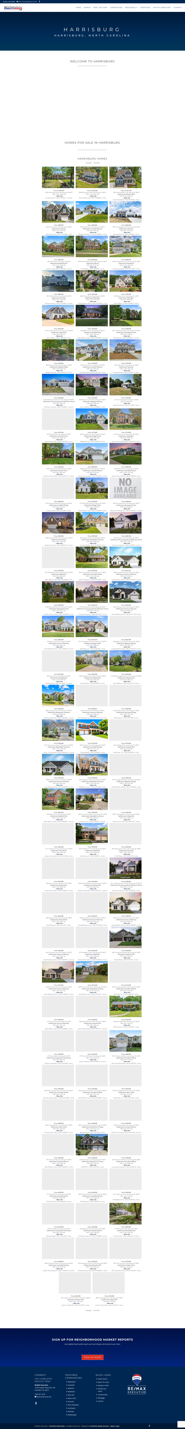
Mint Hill (71, 1395)
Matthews (71, 1392)
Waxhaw (71, 1411)
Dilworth (71, 1388)
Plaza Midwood (73, 1405)
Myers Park (72, 1398)
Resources (130, 7)
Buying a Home (103, 1385)
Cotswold (71, 1385)
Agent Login (114, 1426)
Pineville (71, 1402)
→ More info (59, 196)
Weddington (72, 1415)
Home (78, 7)
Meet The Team (100, 7)
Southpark (71, 1408)
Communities (116, 7)
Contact (178, 7)
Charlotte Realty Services (99, 1426)
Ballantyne (71, 1382)
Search (87, 7)
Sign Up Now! (92, 1357)
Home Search (102, 1379)
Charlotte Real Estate (57, 1426)
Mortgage (145, 7)
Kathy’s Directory (162, 7)
